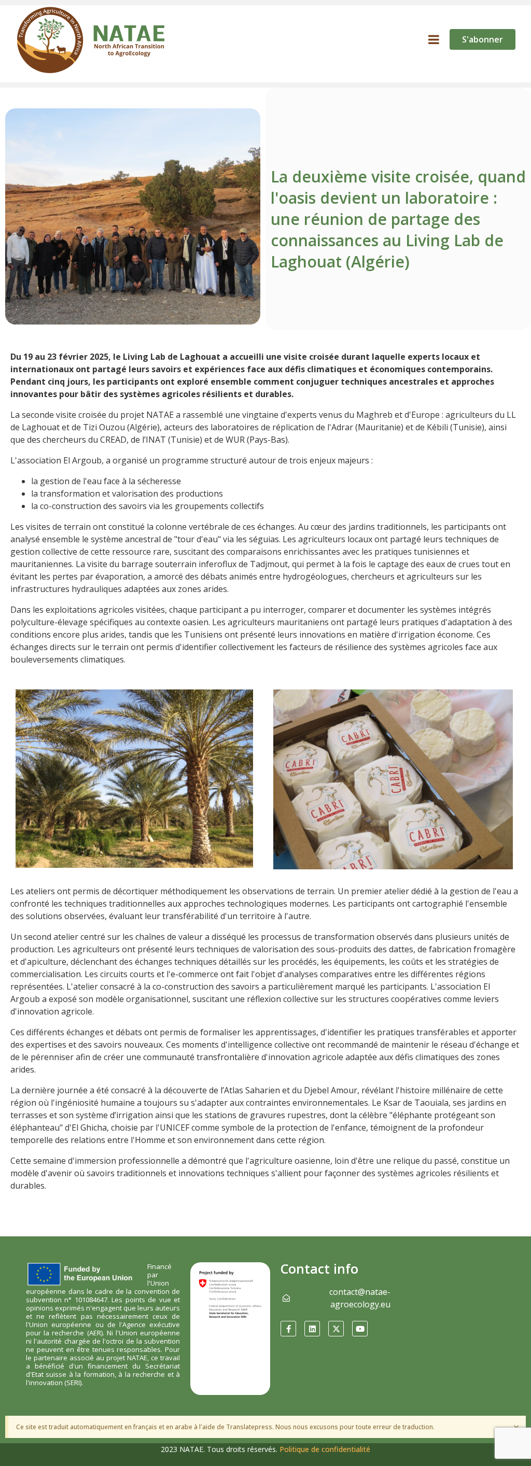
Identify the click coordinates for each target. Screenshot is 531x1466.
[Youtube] (360, 1328)
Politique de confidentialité (325, 1449)
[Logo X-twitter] (336, 1328)
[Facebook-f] (288, 1328)
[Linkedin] (312, 1328)
